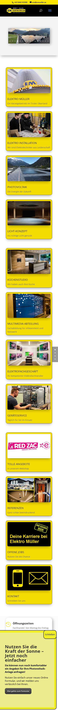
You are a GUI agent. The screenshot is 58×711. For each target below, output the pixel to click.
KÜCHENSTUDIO (17, 279)
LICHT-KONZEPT (17, 231)
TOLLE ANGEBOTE (18, 464)
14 (42, 41)
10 (32, 41)
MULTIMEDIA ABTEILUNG (23, 323)
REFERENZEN (15, 508)
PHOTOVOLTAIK (17, 187)
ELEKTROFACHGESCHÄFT (22, 371)
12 (37, 41)
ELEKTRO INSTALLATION (22, 143)
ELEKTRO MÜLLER (18, 99)
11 (35, 41)
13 (40, 41)
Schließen (50, 634)
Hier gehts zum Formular (18, 691)
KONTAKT (13, 596)
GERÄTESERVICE (17, 415)
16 (47, 41)
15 (45, 41)
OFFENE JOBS (15, 552)
